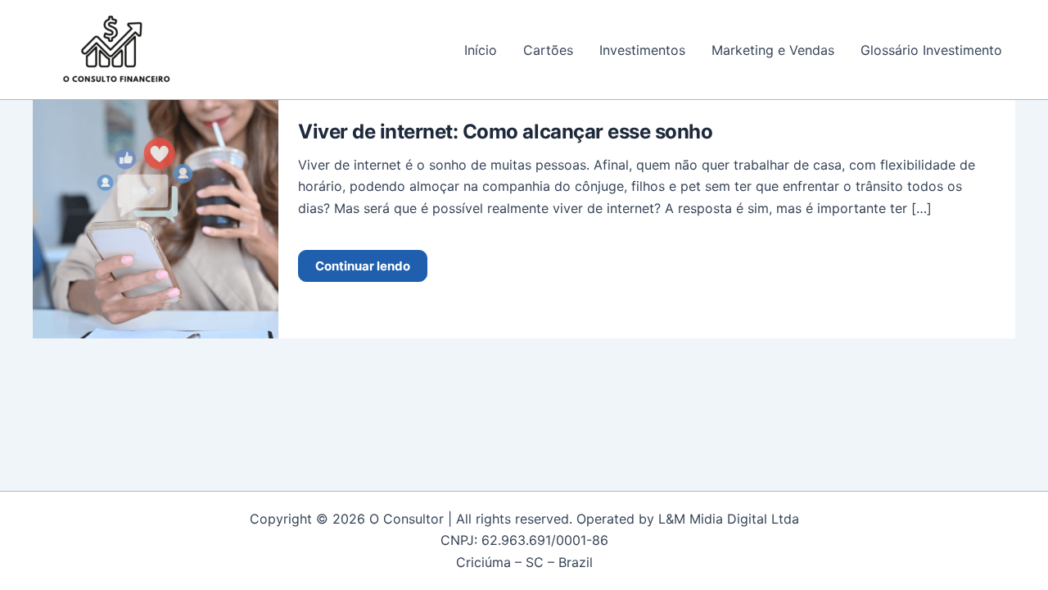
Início (480, 50)
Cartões (548, 50)
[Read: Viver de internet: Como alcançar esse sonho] (155, 218)
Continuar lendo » (362, 266)
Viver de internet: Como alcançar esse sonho (505, 131)
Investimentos (642, 50)
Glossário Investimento (931, 50)
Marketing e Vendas (772, 50)
